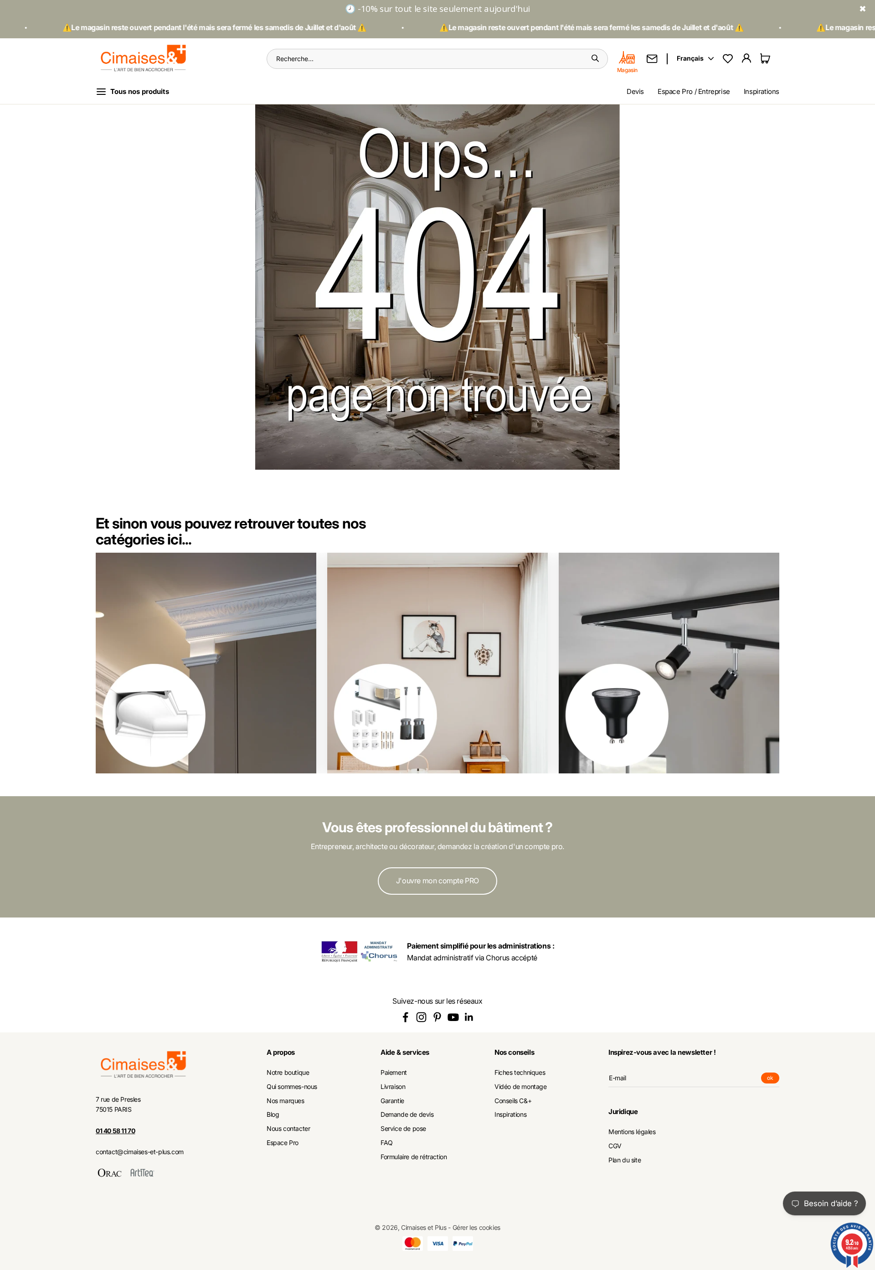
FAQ (387, 1142)
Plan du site (624, 1160)
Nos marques (285, 1100)
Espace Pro (283, 1142)
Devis (635, 91)
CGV (615, 1146)
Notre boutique (288, 1072)
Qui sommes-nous (292, 1086)
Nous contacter (288, 1128)
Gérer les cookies (476, 1227)
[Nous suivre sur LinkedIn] (469, 1017)
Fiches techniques (519, 1072)
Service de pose (403, 1128)
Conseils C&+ (512, 1100)
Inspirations (761, 91)
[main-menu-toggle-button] (139, 91)
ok (773, 1078)
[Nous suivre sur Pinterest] (437, 1017)
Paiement (394, 1072)
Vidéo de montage (520, 1086)
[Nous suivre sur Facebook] (405, 1017)
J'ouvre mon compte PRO (437, 880)
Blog (273, 1114)
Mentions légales (632, 1131)
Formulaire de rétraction (414, 1157)
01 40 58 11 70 (115, 1131)
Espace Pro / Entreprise (694, 91)
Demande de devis (407, 1114)
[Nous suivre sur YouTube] (453, 1017)
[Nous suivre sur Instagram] (421, 1017)
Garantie (392, 1100)
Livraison (393, 1086)
